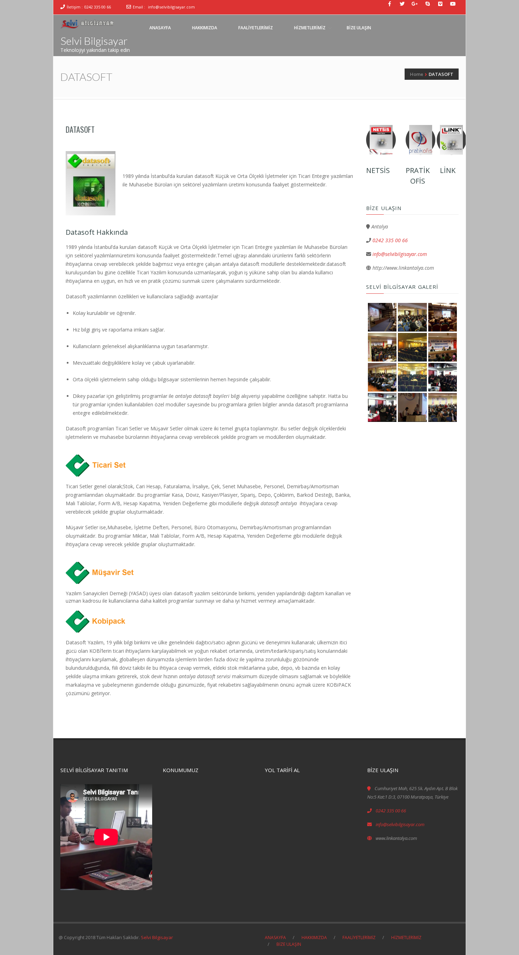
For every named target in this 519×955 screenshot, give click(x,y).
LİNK (447, 170)
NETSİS (378, 170)
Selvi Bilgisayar (93, 40)
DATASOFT (80, 129)
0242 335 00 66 (97, 7)
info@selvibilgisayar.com (171, 7)
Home (416, 74)
